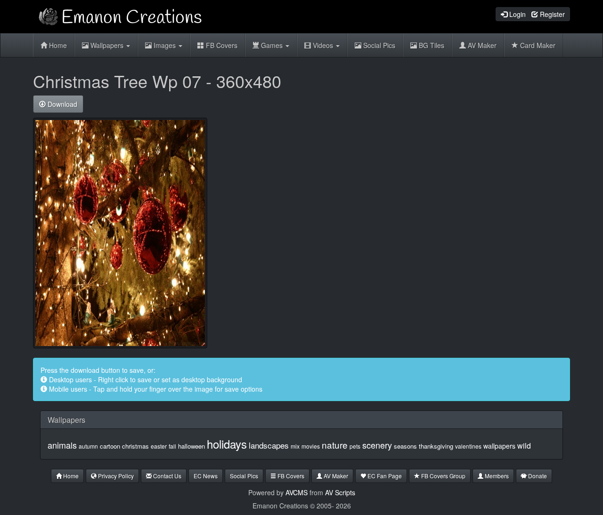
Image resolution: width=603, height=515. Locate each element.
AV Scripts (340, 492)
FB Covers (220, 45)
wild (524, 445)
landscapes (269, 445)
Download (61, 104)
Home (57, 45)
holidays (227, 443)
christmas (135, 446)
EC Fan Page (384, 476)
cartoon (110, 446)
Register (551, 14)
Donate (537, 476)
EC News (206, 476)
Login (516, 14)
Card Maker (536, 45)
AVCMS (296, 492)
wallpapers (499, 446)
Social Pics (378, 45)
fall (172, 446)
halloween (191, 446)
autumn (88, 446)
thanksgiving (436, 446)
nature (335, 444)
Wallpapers (107, 45)
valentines (468, 446)
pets (355, 446)
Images (165, 45)
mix (295, 446)
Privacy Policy (115, 476)
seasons (405, 446)
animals (62, 445)
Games (272, 45)
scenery (377, 445)
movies (311, 446)
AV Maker (481, 45)
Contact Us (166, 476)
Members (496, 476)
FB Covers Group (442, 476)
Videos (323, 45)
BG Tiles (430, 45)
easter (159, 446)
